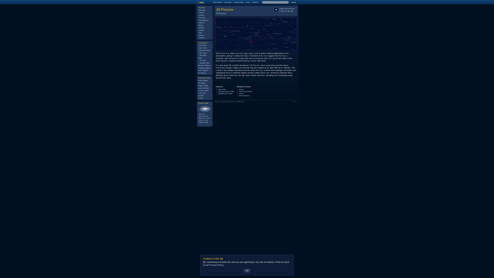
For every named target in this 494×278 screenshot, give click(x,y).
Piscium (227, 9)
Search (293, 2)
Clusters (202, 12)
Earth (263, 61)
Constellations (204, 20)
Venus (254, 61)
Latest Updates (204, 88)
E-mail (201, 98)
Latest (248, 2)
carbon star (234, 53)
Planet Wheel (217, 2)
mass (276, 75)
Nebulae (201, 27)
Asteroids (202, 10)
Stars (200, 32)
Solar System (221, 61)
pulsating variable (275, 65)
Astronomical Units (260, 58)
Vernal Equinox (244, 95)
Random (255, 2)
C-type (245, 53)
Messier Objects (204, 65)
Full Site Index (204, 90)
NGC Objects (203, 70)
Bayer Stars (203, 48)
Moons (201, 25)
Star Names (203, 45)
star (250, 53)
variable (235, 65)
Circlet (241, 89)
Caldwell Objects (204, 68)
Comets (201, 15)
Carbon (281, 8)
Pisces (292, 8)
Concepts (202, 17)
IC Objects (202, 73)
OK (247, 271)
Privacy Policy (216, 265)
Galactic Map (238, 2)
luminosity (220, 68)
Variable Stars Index (225, 93)
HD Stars (203, 60)
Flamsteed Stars (204, 50)
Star (286, 8)
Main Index (222, 89)
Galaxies (202, 22)
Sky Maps (228, 2)
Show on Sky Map (286, 11)
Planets (201, 30)
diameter (233, 58)
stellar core (264, 73)
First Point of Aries (245, 91)
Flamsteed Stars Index (226, 91)
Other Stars (203, 53)
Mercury (247, 61)
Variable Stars (205, 63)
